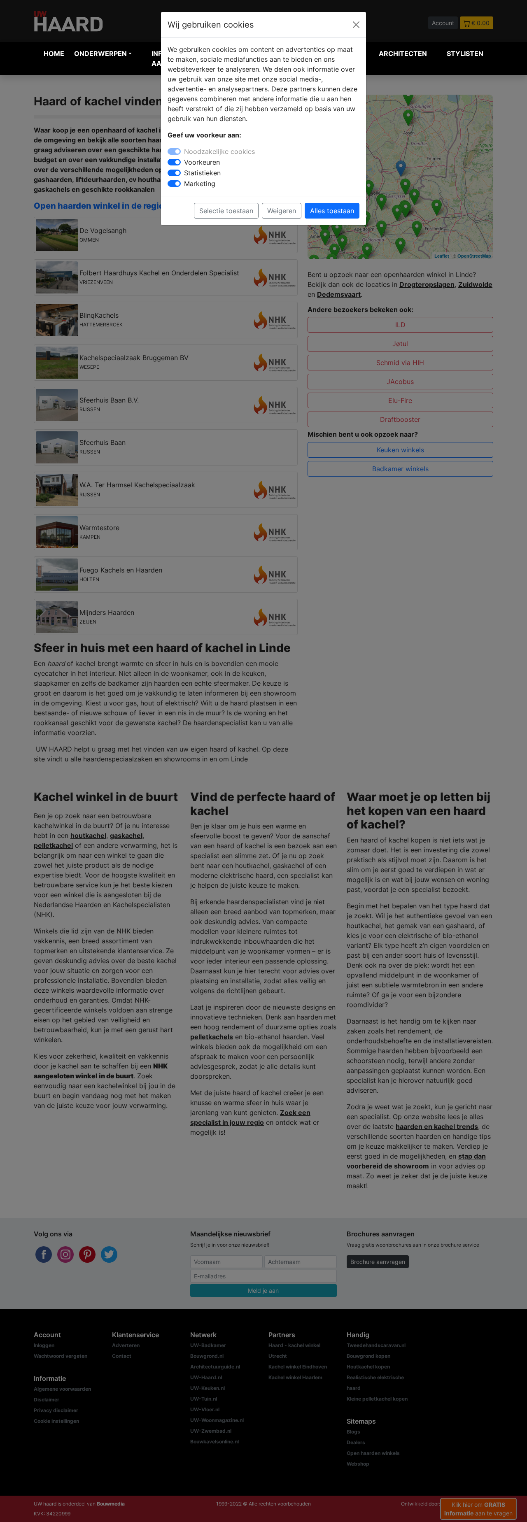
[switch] (174, 162)
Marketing (199, 183)
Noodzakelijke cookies (219, 151)
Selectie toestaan (226, 211)
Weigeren (281, 211)
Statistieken (202, 173)
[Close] (356, 24)
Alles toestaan (332, 211)
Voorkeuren (202, 162)
